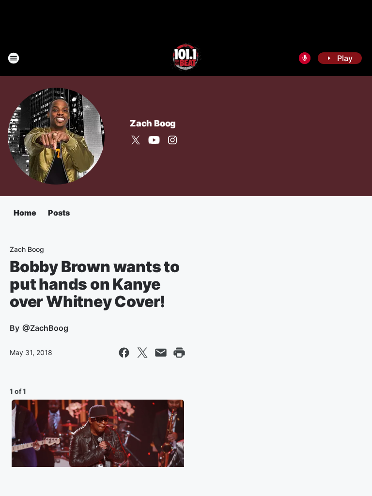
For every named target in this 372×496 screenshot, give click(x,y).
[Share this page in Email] (161, 352)
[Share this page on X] (142, 352)
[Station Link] (186, 58)
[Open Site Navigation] (13, 58)
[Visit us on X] (135, 140)
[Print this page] (179, 352)
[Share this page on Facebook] (124, 352)
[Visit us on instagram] (172, 140)
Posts (59, 212)
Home (25, 212)
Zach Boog (153, 123)
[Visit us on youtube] (154, 140)
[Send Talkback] (304, 58)
